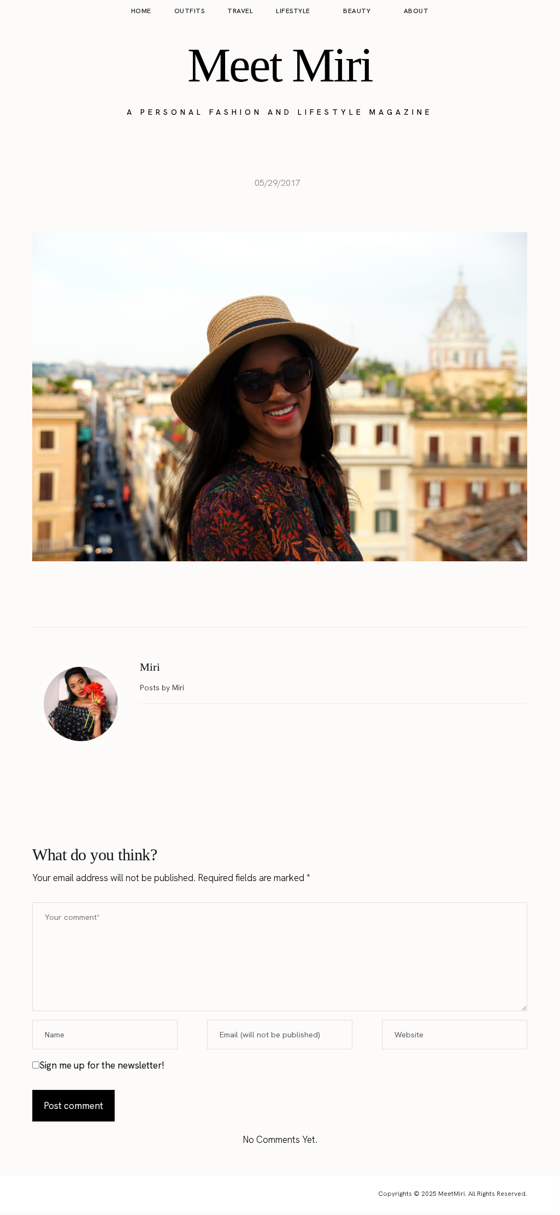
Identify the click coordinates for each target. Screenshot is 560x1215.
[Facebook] (245, 599)
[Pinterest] (291, 599)
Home (141, 11)
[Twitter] (268, 599)
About (416, 11)
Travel (240, 11)
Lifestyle (293, 11)
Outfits (189, 11)
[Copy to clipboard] (314, 599)
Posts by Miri (163, 687)
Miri (150, 667)
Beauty (356, 11)
